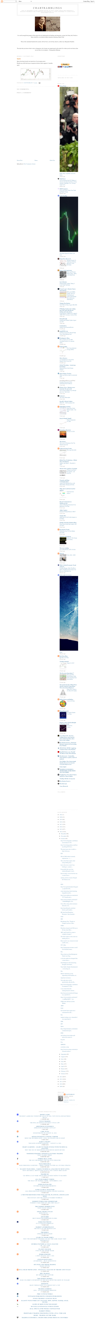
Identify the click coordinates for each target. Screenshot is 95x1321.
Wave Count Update (45, 1208)
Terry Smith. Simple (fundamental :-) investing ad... (69, 968)
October (63, 838)
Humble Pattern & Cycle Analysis (44, 1244)
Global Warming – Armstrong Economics (68, 365)
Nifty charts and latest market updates (67, 489)
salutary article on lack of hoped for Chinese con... (69, 878)
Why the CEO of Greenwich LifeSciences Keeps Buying (45, 1150)
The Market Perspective (45, 1206)
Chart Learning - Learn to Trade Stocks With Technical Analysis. (45, 1147)
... (61, 882)
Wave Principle (45, 1164)
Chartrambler (70, 1094)
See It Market (63, 282)
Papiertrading (63, 346)
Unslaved (62, 396)
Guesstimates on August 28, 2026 (45, 1133)
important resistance (66, 978)
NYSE (62, 925)
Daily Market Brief (45, 1155)
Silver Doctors (63, 358)
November (64, 836)
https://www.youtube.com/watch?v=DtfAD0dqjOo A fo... (69, 900)
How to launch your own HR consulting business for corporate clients (67, 341)
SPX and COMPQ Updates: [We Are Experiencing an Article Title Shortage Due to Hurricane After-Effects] (71, 295)
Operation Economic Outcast (45, 1128)
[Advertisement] (31, 146)
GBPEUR (63, 1044)
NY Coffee (63, 945)
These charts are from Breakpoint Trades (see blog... (69, 955)
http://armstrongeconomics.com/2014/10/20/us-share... (69, 948)
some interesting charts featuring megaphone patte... (69, 892)
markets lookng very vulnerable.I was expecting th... (69, 1018)
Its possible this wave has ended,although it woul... (68, 870)
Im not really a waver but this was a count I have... (69, 874)
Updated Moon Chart (45, 1233)
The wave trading (64, 548)
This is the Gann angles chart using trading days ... (68, 861)
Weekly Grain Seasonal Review (67, 327)
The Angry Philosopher (65, 397)
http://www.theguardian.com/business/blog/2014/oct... (69, 846)
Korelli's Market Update (66, 401)
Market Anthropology (45, 1227)
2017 (61, 824)
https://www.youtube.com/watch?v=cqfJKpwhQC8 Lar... (69, 998)
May (62, 1064)
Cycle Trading (63, 196)
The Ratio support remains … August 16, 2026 (45, 1143)
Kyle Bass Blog (64, 656)
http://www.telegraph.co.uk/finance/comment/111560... (69, 985)
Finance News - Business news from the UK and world (67, 388)
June (62, 1061)
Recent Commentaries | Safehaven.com (66, 502)
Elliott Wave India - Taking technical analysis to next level (45, 1169)
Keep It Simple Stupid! (65, 418)
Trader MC (45, 1174)
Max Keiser (63, 441)
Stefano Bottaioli (44, 1259)
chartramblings (47, 7)
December (63, 834)
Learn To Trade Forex (45, 1237)
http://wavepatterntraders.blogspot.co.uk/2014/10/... (69, 887)
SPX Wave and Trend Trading (45, 1264)
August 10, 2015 (70, 663)
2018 (61, 822)
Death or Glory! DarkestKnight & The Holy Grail (68, 723)
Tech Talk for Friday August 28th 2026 (68, 305)
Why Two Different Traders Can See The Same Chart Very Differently (44, 1239)
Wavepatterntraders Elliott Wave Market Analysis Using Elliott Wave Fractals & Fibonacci (68, 686)
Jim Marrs (45, 1217)
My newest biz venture (45, 1275)
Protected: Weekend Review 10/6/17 (68, 511)
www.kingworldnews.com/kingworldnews (45, 1296)
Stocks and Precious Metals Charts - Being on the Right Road (71, 273)
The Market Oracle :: (65, 781)
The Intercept (63, 783)
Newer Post (19, 160)
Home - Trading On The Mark (45, 1315)
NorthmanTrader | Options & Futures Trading (45, 1153)
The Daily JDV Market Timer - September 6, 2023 (45, 1180)
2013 (61, 1077)
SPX (62, 919)
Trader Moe (63, 515)
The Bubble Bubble (44, 1278)
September (64, 1054)
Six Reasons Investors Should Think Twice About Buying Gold (68, 333)
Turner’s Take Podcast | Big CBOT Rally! (45, 1203)
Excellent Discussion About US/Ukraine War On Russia (66, 382)
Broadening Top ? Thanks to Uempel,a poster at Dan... (68, 922)
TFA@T (62, 553)
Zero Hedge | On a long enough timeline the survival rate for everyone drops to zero (68, 762)
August (63, 1056)
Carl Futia (45, 1131)
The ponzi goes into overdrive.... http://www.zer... (69, 850)
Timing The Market (65, 303)
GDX (62, 1021)
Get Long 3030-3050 (71, 450)
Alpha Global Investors (45, 1189)
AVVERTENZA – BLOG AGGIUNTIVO (44, 1261)
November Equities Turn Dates (71, 713)
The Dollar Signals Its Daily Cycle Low (45, 1122)
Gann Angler (63, 767)
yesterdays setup (65, 1047)
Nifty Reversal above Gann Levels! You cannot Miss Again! (45, 1170)
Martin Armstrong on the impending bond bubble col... (69, 974)
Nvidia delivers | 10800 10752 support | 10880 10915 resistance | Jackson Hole (68, 314)
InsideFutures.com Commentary (44, 1201)
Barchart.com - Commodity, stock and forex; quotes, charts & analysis (68, 757)
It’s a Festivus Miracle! (45, 1223)
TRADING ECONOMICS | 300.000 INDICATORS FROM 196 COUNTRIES (67, 770)
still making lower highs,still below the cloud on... (68, 1036)
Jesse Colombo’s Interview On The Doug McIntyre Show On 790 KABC (45, 1280)
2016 (61, 827)
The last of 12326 (71, 431)
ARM (62, 1005)
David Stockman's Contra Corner (45, 1136)
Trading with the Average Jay (67, 778)
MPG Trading (45, 1273)
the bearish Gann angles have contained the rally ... (68, 1011)
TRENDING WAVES (65, 407)
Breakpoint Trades (64, 529)
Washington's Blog (64, 338)
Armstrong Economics (45, 1126)
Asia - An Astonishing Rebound (44, 1290)
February (63, 1071)
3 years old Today (71, 701)
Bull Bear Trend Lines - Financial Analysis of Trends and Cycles (45, 1270)
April (62, 1066)
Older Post (52, 160)
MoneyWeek (63, 86)
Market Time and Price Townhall (68, 468)
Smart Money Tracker (65, 373)
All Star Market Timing (44, 1179)
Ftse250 (63, 1039)
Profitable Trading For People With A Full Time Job (45, 1313)
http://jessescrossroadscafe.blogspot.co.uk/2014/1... (69, 994)
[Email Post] (39, 82)
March (63, 1069)
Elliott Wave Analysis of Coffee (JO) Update (72, 689)
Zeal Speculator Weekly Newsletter (45, 1309)
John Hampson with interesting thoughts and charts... (68, 963)
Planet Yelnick (45, 1249)
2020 (61, 817)
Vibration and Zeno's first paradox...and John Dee (71, 471)
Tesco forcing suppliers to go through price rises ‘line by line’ (68, 391)
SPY (62, 1024)
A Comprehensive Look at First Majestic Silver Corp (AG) (67, 360)
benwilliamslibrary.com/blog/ (67, 380)
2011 (61, 1081)
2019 (61, 819)
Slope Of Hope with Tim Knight (44, 1304)
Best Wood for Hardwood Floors (45, 1218)
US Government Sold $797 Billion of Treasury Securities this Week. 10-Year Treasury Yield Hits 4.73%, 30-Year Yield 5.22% (68, 183)
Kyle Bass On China (64, 657)
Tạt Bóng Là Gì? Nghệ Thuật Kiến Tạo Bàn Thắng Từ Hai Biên (45, 1175)
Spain (62, 1026)
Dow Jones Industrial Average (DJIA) (71, 348)
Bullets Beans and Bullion (66, 699)
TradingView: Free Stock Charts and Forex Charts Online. (68, 775)
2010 (61, 1084)
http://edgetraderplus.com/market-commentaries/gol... (69, 1029)
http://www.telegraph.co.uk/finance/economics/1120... (69, 841)
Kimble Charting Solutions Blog (68, 522)
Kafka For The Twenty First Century (72, 538)
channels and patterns (65, 536)
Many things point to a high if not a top (45, 1285)
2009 (61, 1086)
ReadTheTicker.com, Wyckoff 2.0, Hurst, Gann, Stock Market (68, 752)
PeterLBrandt (63, 319)
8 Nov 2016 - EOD (71, 555)
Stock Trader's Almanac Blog (45, 1298)
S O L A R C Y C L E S (65, 575)
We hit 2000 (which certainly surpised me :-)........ (68, 857)
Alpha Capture (63, 510)
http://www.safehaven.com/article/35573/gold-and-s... (69, 896)
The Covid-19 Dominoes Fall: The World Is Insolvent (67, 443)
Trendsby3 (45, 1232)
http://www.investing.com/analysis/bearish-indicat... (69, 1050)
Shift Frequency (64, 189)
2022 (61, 814)
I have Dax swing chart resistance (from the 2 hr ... (69, 904)
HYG (62, 884)
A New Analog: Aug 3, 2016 (45, 1256)
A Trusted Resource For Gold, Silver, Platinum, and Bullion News (45, 1195)
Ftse (62, 1042)
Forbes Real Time (45, 1159)
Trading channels (64, 661)
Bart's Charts (44, 1142)
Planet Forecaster (64, 711)
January (63, 1073)
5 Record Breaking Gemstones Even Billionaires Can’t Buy (68, 505)
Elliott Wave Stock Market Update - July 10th (71, 409)
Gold (62, 916)
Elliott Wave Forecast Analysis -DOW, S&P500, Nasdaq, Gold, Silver (44, 1301)
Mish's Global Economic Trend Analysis (68, 565)
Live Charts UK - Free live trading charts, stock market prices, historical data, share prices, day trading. (67, 738)
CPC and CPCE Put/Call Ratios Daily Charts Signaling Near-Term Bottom (72, 677)
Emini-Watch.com (45, 1184)
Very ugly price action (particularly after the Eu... (68, 981)
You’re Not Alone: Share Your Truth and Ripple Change (68, 191)
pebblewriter (45, 1254)
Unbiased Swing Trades (66, 448)
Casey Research (64, 786)
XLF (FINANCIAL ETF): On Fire (68, 549)
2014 (61, 831)
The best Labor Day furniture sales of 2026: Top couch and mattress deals (45, 1116)
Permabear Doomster (65, 430)
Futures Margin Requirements (45, 1186)
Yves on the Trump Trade (45, 1250)
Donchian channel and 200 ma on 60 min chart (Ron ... (69, 929)
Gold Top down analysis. (70, 492)
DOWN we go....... (45, 1213)
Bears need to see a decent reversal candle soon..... (69, 942)
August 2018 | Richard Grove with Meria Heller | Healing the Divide (67, 483)
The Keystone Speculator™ (67, 673)
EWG (62, 1033)
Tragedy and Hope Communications (64, 480)
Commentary (63, 326)
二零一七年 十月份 (45, 1245)
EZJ (62, 853)
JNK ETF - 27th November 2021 (67, 403)
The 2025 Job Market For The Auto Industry (45, 1160)
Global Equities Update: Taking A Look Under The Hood (67, 284)
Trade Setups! (45, 1266)
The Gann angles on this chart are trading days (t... (69, 937)
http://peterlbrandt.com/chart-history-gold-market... (68, 909)
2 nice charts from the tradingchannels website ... (68, 989)
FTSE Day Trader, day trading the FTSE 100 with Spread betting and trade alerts (68, 310)
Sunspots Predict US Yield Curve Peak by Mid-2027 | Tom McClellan (71, 263)
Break (61, 652)
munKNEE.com (64, 331)
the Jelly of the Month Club (45, 1228)
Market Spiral (45, 1311)
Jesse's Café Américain (66, 270)
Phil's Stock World (45, 1294)
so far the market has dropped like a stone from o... (69, 959)
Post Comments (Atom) (29, 164)
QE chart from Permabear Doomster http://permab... (68, 913)
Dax (62, 952)
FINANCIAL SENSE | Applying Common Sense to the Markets (68, 748)
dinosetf (44, 1284)
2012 (61, 1079)
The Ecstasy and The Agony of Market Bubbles (44, 1197)
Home (36, 160)
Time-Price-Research (65, 259)
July (62, 1059)
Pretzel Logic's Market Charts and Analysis (68, 289)
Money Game (45, 1114)
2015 (61, 829)
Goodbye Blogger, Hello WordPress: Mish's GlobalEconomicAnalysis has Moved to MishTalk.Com (68, 569)
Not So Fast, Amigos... (69, 726)
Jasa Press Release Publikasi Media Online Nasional (44, 1191)
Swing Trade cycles (45, 1211)
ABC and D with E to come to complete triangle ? (68, 933)
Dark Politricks (44, 1222)
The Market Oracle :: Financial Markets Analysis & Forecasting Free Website (68, 744)
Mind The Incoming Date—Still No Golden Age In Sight (45, 1138)
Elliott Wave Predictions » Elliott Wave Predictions (68, 460)
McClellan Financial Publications (45, 1306)
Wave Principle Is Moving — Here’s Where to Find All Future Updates (45, 1165)
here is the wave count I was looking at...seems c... (68, 866)
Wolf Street (62, 179)
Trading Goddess (45, 1289)
